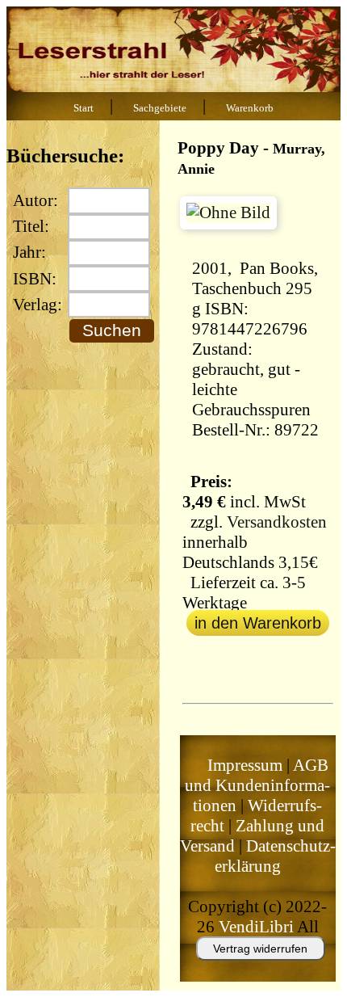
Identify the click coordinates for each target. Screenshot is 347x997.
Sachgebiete (159, 108)
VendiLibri (256, 926)
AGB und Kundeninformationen (257, 785)
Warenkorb (250, 108)
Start (83, 108)
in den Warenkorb (257, 623)
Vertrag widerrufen (260, 948)
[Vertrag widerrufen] (244, 968)
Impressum (244, 765)
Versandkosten (277, 522)
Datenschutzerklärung (275, 856)
